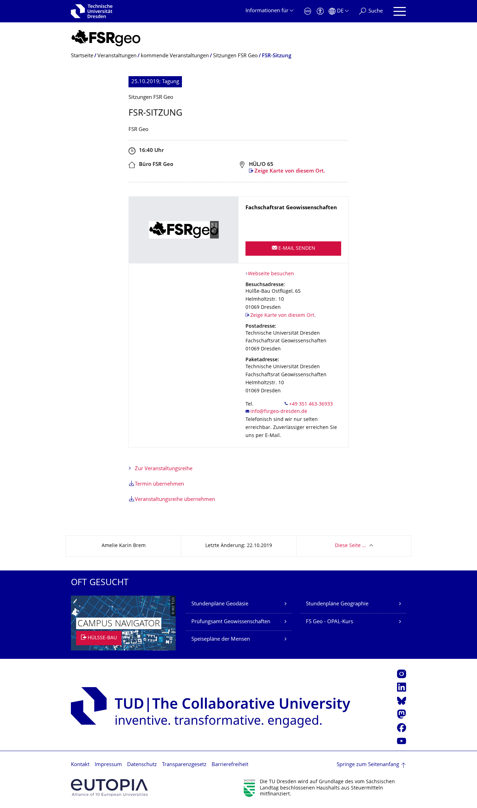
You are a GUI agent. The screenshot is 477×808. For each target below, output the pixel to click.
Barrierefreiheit (230, 764)
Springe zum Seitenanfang (368, 764)
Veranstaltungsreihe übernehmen (175, 499)
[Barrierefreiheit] (320, 11)
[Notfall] (307, 11)
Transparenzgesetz (184, 764)
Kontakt (80, 764)
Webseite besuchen (271, 274)
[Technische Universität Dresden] (91, 11)
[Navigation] (399, 11)
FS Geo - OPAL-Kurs (329, 622)
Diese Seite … (350, 546)
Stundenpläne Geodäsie (219, 604)
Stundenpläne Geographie (337, 604)
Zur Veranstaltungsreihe (163, 469)
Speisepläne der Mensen (220, 639)
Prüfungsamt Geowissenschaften (230, 622)
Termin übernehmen (159, 484)
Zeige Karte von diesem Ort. (290, 171)
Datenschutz (142, 764)
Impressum (108, 764)
